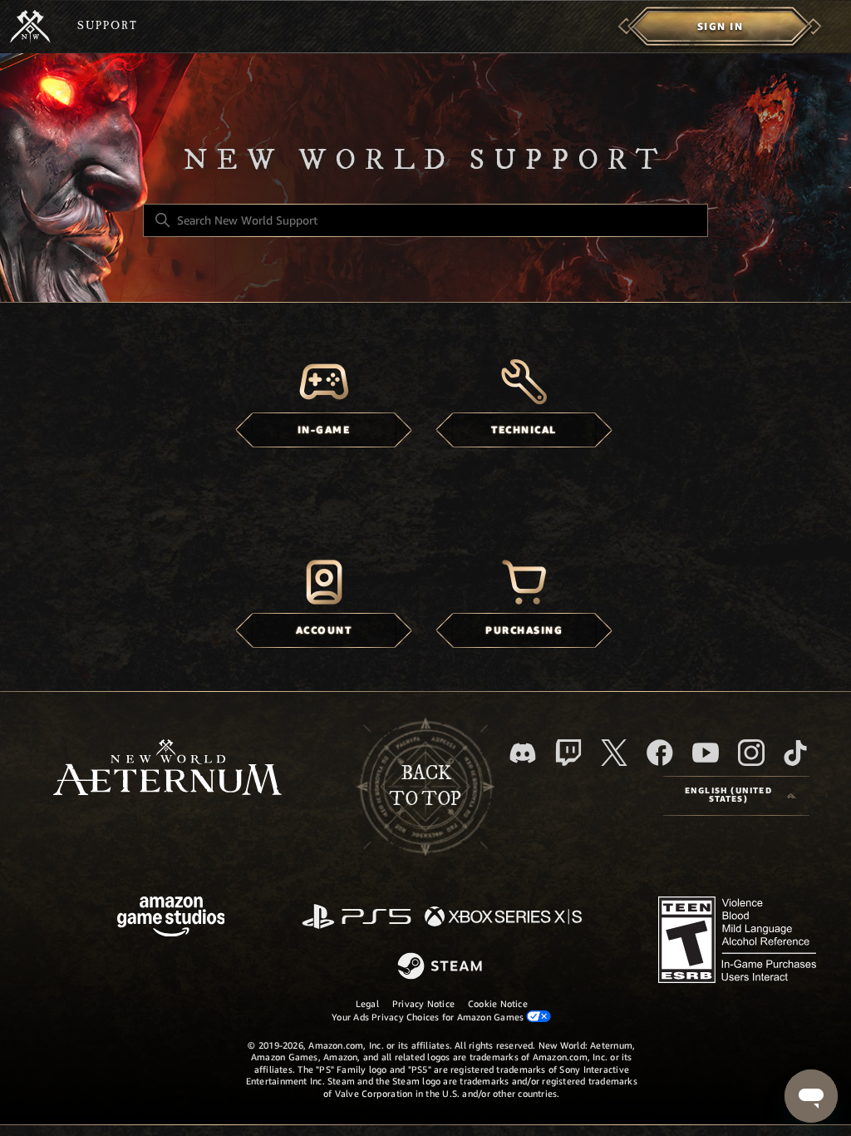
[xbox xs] (503, 918)
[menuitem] (720, 26)
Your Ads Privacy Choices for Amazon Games (429, 1017)
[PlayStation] (356, 918)
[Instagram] (751, 752)
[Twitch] (568, 752)
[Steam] (441, 967)
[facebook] (660, 752)
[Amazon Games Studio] (171, 919)
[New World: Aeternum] (30, 26)
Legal (367, 1004)
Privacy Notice (423, 1004)
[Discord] (522, 753)
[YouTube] (705, 752)
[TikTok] (795, 752)
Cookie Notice (498, 1004)
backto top (425, 787)
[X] (614, 752)
